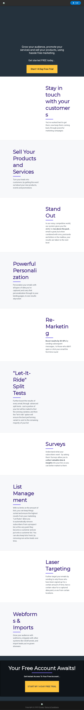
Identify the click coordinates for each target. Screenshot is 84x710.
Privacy (41, 707)
